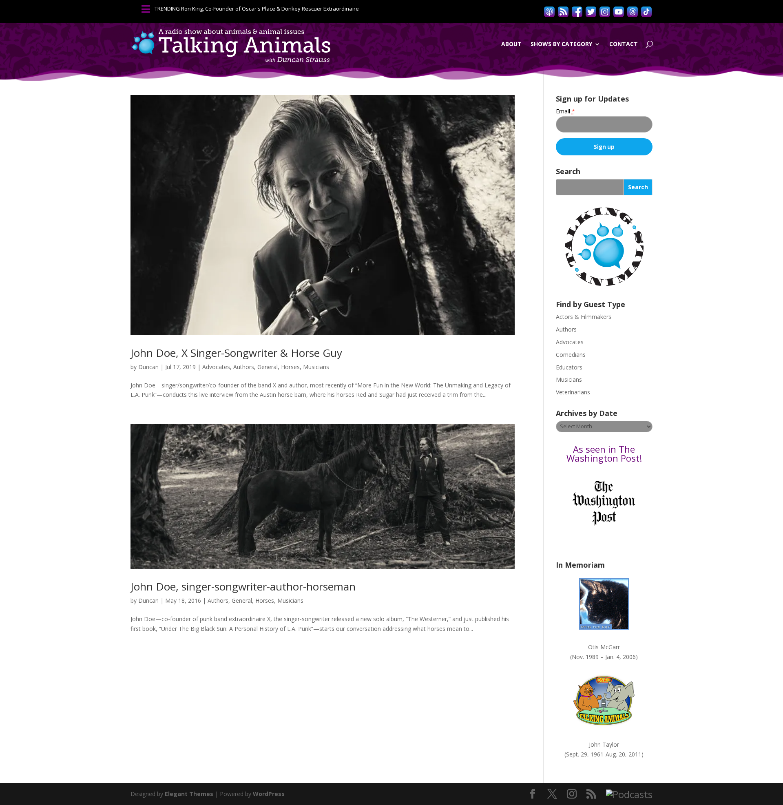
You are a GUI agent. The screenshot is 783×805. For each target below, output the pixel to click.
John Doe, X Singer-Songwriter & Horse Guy (236, 352)
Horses (290, 367)
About (511, 44)
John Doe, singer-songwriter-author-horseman (243, 586)
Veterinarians (573, 392)
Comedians (571, 354)
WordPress (269, 794)
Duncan (148, 367)
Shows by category (561, 44)
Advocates (216, 367)
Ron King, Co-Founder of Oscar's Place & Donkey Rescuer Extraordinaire (270, 8)
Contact (623, 44)
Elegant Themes (189, 794)
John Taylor (604, 744)
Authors (243, 367)
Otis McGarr (604, 647)
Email (565, 111)
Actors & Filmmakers (583, 317)
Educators (569, 367)
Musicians (316, 367)
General (267, 367)
